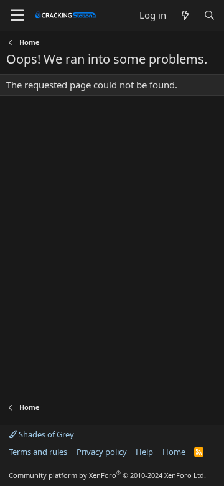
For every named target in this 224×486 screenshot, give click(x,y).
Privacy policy (102, 451)
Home (173, 451)
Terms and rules (38, 451)
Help (144, 451)
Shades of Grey (45, 434)
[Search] (209, 15)
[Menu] (17, 15)
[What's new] (184, 15)
